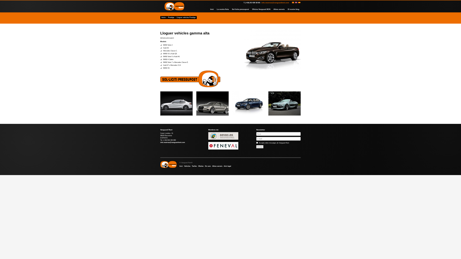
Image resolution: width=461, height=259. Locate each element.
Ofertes (200, 166)
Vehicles (187, 166)
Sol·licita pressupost (245, 9)
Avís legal (227, 166)
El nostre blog (294, 9)
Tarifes (194, 166)
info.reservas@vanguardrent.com (275, 3)
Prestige (171, 17)
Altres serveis (281, 9)
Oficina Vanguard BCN (264, 9)
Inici (218, 9)
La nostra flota (229, 9)
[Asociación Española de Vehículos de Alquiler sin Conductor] (223, 136)
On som (208, 166)
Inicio (163, 17)
